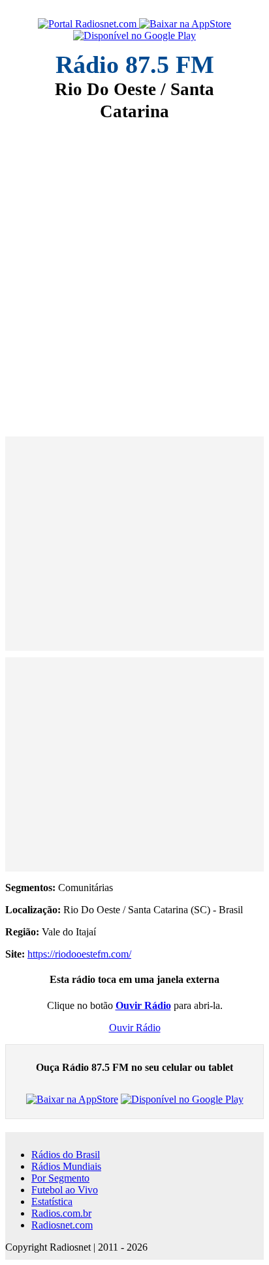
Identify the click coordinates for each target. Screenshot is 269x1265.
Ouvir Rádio (135, 1027)
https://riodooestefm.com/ (79, 953)
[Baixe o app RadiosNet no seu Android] (134, 36)
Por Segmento (60, 1178)
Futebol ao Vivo (64, 1189)
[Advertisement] (134, 269)
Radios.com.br (61, 1213)
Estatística (51, 1201)
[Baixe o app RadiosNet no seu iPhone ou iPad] (185, 24)
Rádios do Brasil (65, 1154)
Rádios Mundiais (66, 1166)
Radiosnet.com (62, 1224)
